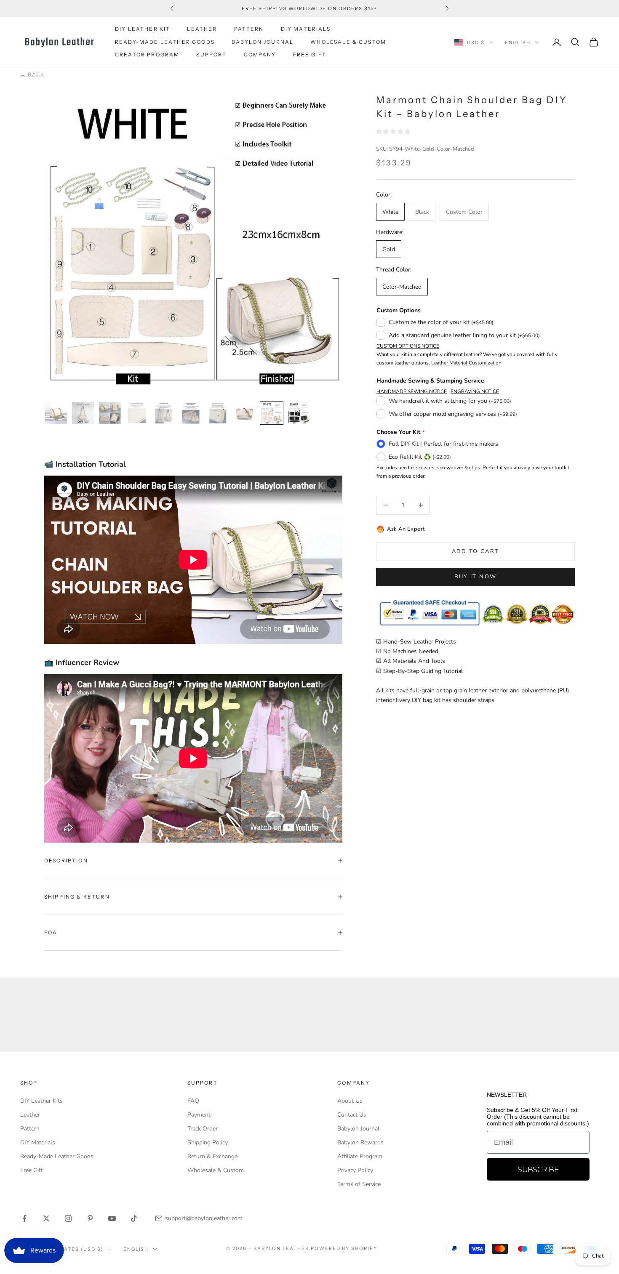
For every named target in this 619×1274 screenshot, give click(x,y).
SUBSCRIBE (538, 1169)
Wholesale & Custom (348, 42)
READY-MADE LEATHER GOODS (165, 42)
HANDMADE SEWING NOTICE (411, 391)
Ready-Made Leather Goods (56, 1156)
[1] (56, 413)
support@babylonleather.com (204, 1218)
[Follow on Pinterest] (90, 1218)
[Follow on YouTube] (112, 1218)
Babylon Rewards (360, 1142)
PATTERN (249, 29)
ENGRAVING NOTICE (475, 391)
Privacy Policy (355, 1170)
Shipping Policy (207, 1142)
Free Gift (31, 1170)
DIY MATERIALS (306, 29)
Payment (199, 1115)
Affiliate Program (359, 1156)
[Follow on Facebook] (24, 1218)
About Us (350, 1101)
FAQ (193, 1101)
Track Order (202, 1129)
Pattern (30, 1129)
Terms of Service (359, 1184)
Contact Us (351, 1115)
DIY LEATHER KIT (142, 29)
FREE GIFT (309, 54)
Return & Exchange (212, 1156)
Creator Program (147, 54)
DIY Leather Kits (41, 1101)
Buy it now (475, 576)
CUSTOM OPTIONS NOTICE (407, 346)
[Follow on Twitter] (46, 1218)
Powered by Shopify (344, 1248)
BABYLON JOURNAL (262, 42)
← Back (32, 74)
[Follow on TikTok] (134, 1218)
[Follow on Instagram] (68, 1218)
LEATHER (202, 29)
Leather (30, 1115)
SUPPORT (211, 54)
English (518, 42)
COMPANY (260, 54)
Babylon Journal (358, 1129)
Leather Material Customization (466, 362)
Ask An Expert (406, 529)
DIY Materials (37, 1142)
